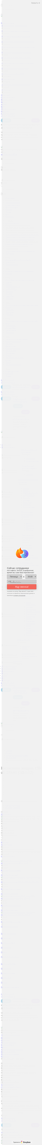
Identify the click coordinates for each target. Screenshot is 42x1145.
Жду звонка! (21, 586)
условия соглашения (19, 595)
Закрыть (34, 3)
